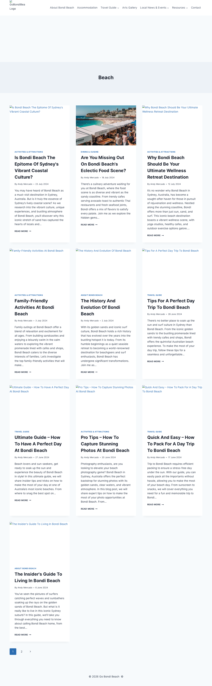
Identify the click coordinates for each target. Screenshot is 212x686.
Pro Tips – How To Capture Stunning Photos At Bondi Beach (105, 444)
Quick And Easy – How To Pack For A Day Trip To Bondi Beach (170, 444)
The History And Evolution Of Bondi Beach (100, 307)
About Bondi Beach (62, 7)
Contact (196, 7)
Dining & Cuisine (90, 152)
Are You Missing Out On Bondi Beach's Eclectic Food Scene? (103, 164)
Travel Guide (154, 295)
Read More (23, 231)
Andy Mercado (25, 184)
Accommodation (87, 7)
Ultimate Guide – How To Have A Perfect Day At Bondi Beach (38, 444)
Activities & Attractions (29, 152)
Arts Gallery (129, 7)
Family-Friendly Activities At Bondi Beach (34, 307)
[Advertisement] (106, 38)
